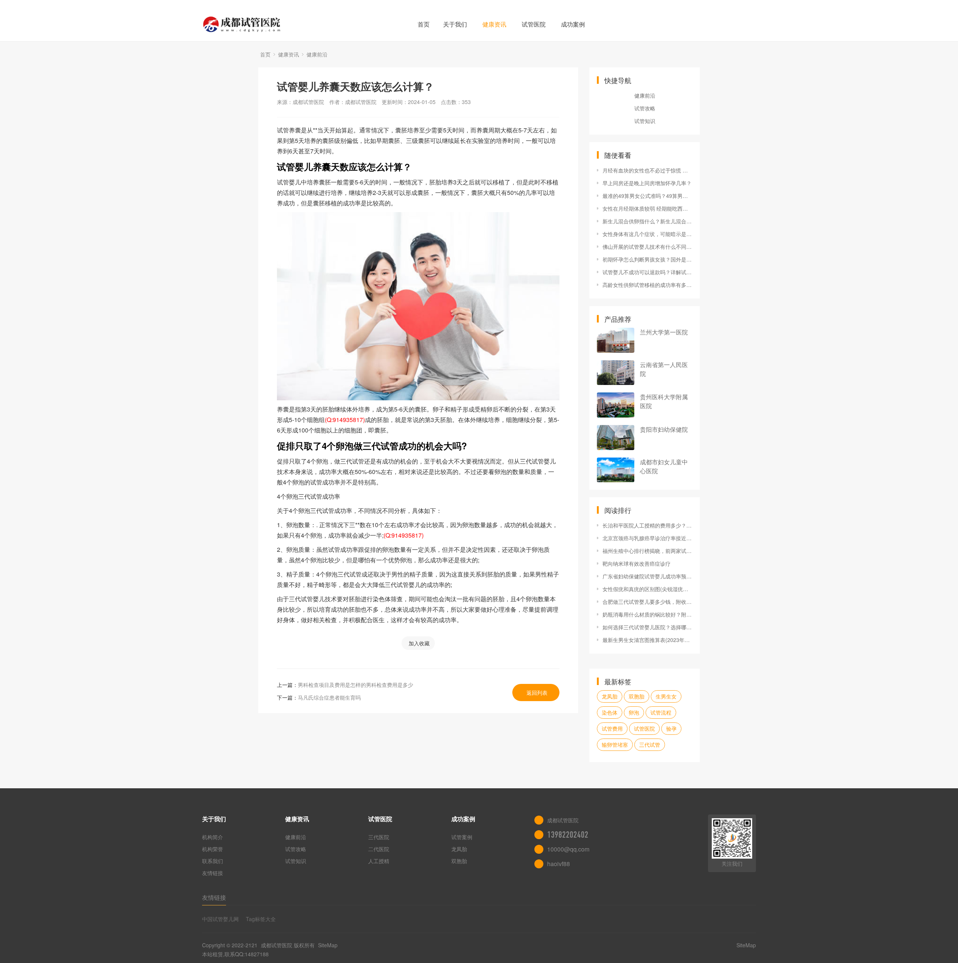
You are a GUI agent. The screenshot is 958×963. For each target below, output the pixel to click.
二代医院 (378, 849)
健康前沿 (316, 54)
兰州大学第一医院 (664, 332)
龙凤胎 (609, 696)
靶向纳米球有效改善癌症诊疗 (636, 563)
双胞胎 (636, 696)
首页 (424, 24)
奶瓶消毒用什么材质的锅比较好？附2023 (647, 614)
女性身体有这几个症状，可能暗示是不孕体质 (647, 234)
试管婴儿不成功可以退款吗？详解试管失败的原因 (647, 272)
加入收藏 (419, 643)
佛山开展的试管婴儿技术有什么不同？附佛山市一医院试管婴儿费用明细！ (647, 246)
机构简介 (212, 837)
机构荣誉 (212, 849)
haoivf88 (558, 863)
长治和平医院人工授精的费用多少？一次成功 (647, 525)
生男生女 (666, 696)
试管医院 (534, 24)
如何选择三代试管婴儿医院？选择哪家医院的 (647, 627)
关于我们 (455, 24)
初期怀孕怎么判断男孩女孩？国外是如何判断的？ (647, 259)
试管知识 (644, 121)
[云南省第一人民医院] (615, 372)
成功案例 (573, 24)
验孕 (671, 728)
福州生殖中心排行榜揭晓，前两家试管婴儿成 (647, 550)
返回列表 (537, 692)
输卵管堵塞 (615, 744)
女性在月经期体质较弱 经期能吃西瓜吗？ (647, 208)
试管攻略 (644, 108)
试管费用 (612, 728)
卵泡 (634, 712)
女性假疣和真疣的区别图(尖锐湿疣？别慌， (647, 589)
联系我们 (212, 861)
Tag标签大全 (261, 919)
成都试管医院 (276, 945)
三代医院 (378, 837)
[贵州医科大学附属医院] (615, 405)
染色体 (609, 712)
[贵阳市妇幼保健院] (615, 437)
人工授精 (378, 861)
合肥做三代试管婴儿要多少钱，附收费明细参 (647, 601)
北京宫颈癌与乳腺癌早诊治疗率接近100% (647, 538)
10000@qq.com (568, 849)
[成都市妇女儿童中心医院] (615, 470)
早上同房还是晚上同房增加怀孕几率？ (647, 183)
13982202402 (567, 835)
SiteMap (328, 945)
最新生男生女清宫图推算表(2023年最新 (647, 639)
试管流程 (660, 712)
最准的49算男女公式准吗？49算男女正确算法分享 (647, 195)
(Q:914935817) (345, 419)
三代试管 (649, 744)
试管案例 (461, 837)
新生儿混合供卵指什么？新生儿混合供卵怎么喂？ (647, 221)
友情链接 (212, 873)
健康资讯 (494, 24)
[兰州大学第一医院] (615, 340)
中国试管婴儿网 (220, 919)
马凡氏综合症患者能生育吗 (329, 697)
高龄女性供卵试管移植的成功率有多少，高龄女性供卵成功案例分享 (647, 284)
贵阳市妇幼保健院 (664, 429)
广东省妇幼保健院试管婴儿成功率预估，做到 (647, 576)
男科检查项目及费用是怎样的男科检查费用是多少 (355, 684)
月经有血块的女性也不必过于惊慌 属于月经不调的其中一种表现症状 (647, 170)
